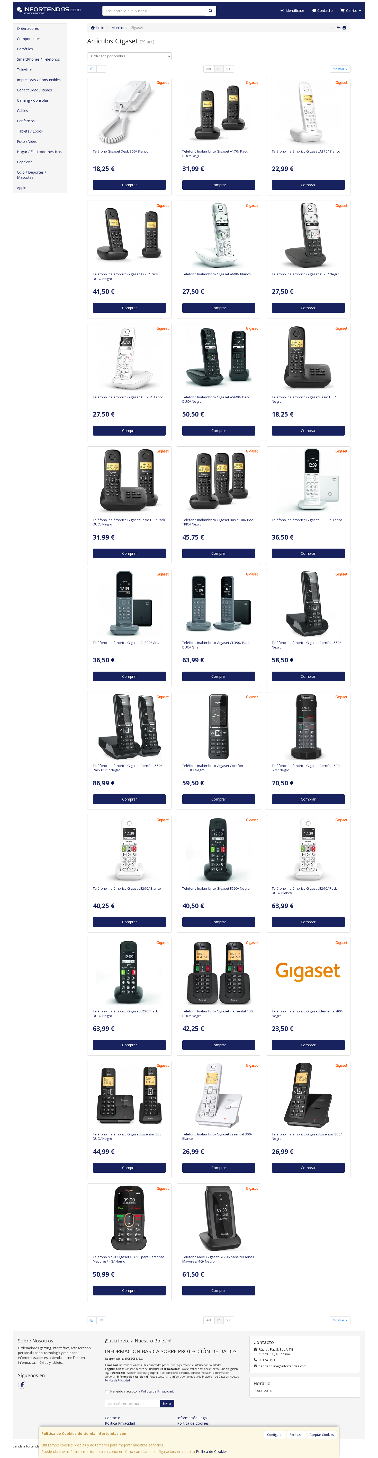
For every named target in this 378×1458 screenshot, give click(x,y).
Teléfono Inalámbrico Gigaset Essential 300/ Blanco (217, 1136)
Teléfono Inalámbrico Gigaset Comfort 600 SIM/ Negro (306, 767)
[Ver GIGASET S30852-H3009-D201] (308, 972)
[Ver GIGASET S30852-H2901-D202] (129, 849)
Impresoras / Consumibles (39, 79)
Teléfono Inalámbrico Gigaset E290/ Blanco (127, 888)
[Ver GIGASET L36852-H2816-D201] (219, 358)
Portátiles (25, 48)
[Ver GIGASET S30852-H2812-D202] (308, 112)
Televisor (24, 69)
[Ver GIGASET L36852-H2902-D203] (219, 604)
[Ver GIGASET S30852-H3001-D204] (308, 604)
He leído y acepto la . (142, 1391)
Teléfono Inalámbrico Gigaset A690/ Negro (305, 274)
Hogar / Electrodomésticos (39, 151)
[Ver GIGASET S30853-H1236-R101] (308, 727)
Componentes (29, 38)
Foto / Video (27, 141)
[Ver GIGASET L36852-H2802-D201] (219, 112)
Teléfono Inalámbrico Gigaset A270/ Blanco (306, 151)
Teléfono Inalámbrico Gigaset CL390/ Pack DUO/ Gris (216, 644)
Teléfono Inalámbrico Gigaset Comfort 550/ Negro (306, 644)
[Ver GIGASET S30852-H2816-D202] (129, 358)
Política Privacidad (120, 1423)
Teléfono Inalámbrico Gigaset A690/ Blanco (216, 274)
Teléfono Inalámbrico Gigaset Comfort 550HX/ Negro (212, 767)
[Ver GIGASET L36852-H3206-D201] (129, 481)
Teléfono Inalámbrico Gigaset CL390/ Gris (126, 642)
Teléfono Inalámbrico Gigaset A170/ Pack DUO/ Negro (215, 153)
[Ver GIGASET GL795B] (219, 1218)
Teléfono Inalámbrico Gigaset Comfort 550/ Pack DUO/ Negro (127, 767)
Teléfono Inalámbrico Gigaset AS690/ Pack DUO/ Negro (216, 399)
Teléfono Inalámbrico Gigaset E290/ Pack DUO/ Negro (125, 1013)
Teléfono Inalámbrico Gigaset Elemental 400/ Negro (308, 1013)
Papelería (24, 161)
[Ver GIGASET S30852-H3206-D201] (308, 358)
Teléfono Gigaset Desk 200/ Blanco (120, 151)
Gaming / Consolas (33, 100)
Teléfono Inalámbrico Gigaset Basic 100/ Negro (304, 399)
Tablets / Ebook (30, 131)
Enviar (167, 1403)
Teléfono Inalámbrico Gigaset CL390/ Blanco (307, 520)
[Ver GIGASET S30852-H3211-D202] (219, 1095)
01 (219, 69)
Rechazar (296, 1435)
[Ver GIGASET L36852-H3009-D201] (219, 972)
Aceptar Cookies (322, 1435)
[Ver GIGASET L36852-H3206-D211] (219, 481)
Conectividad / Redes (34, 90)
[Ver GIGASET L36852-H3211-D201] (129, 1095)
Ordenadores (28, 28)
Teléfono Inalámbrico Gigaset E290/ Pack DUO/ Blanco (304, 890)
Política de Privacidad (117, 1380)
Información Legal (192, 1417)
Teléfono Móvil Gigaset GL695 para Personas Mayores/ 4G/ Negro (129, 1259)
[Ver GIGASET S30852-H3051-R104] (219, 727)
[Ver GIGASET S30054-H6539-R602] (129, 112)
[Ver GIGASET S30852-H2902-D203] (129, 604)
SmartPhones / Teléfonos (38, 59)
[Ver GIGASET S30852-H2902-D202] (308, 481)
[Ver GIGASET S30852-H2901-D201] (219, 849)
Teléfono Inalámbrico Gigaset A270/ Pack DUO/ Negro (125, 276)
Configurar (275, 1435)
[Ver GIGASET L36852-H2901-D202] (308, 849)
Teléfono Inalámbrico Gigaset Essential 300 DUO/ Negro (127, 1136)
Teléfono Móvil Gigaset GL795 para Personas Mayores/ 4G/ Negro (218, 1259)
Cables (22, 110)
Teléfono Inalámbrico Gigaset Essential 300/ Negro (307, 1136)
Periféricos (26, 120)
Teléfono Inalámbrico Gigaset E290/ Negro (216, 888)
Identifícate (294, 10)
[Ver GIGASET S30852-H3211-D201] (308, 1095)
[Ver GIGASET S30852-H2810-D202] (219, 235)
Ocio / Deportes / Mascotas (31, 175)
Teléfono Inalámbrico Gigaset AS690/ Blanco (128, 397)
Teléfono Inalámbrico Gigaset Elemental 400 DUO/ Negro (217, 1013)
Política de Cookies (212, 1451)
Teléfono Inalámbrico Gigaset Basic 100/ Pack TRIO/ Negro (218, 522)
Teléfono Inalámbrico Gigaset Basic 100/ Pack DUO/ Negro (129, 522)
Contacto (324, 10)
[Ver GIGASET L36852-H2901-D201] (129, 972)
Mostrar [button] (339, 69)
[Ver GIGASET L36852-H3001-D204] (129, 727)
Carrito (351, 10)
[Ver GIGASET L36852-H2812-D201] (129, 235)
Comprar (129, 184)
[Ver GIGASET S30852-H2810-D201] (308, 235)
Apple (21, 187)
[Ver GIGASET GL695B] (129, 1218)
